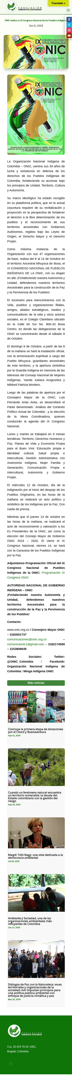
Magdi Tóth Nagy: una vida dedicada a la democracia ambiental (35, 856)
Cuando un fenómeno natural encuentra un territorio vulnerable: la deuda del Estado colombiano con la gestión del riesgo (34, 796)
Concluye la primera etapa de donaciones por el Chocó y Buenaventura (35, 730)
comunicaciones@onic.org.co (27, 639)
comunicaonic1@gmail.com (25, 644)
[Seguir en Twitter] (69, 25)
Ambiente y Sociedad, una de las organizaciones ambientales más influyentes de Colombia (30, 921)
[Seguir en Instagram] (69, 30)
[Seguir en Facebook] (69, 19)
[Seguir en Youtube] (69, 35)
